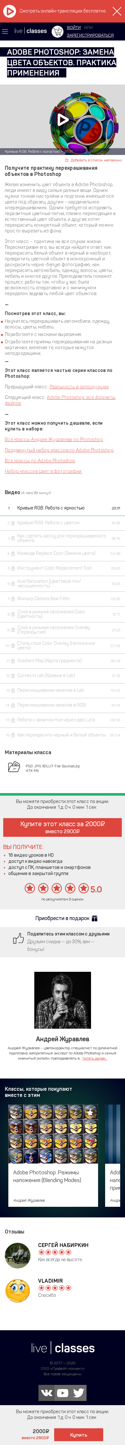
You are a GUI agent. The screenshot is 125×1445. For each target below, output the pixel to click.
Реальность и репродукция (79, 387)
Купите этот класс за (61, 827)
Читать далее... (94, 1058)
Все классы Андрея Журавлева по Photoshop (54, 439)
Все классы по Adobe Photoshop (40, 461)
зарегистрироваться (90, 35)
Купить (78, 1435)
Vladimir (50, 1281)
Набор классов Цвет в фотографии (43, 471)
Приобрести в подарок (62, 918)
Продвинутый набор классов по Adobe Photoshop (59, 450)
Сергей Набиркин (63, 1245)
